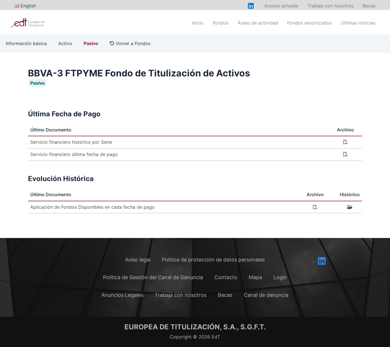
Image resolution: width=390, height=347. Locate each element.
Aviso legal (137, 260)
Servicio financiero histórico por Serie (71, 142)
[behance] (251, 6)
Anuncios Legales (122, 295)
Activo (65, 43)
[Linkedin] (321, 261)
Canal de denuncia (266, 295)
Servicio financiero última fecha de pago (74, 154)
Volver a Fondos (132, 43)
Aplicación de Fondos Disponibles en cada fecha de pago (92, 207)
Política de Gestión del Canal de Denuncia (153, 277)
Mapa (255, 277)
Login (280, 277)
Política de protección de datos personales (213, 260)
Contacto (225, 277)
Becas (225, 295)
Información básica (26, 43)
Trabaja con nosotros (180, 295)
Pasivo (91, 43)
